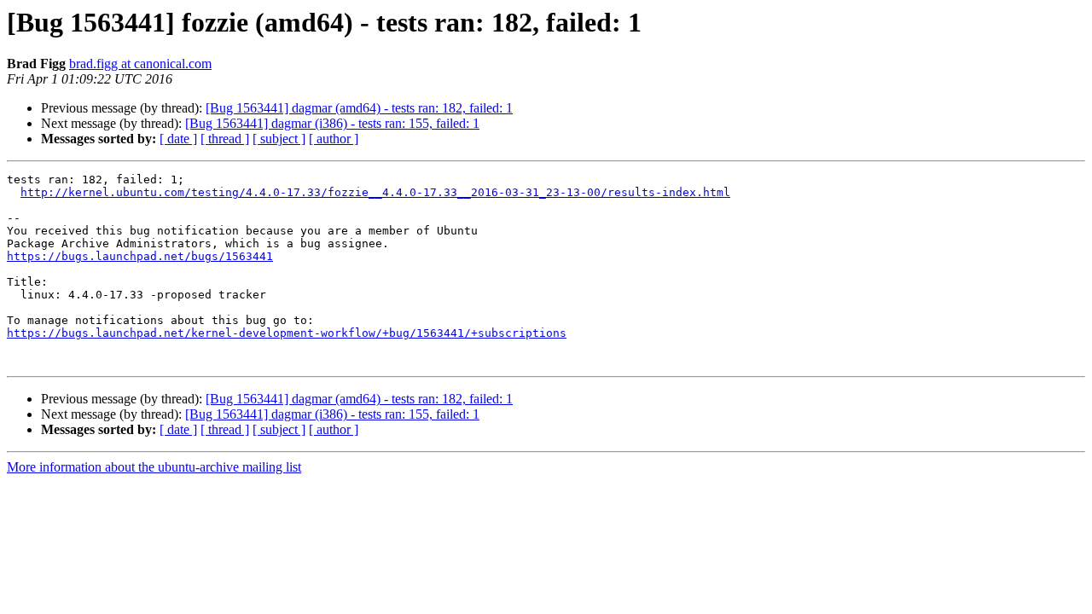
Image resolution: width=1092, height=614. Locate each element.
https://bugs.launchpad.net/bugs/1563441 (140, 256)
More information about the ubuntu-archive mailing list (154, 467)
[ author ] (333, 138)
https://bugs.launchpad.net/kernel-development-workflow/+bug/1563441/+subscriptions (286, 333)
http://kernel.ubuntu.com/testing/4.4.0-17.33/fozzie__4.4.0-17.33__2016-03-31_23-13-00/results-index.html (375, 192)
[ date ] (178, 138)
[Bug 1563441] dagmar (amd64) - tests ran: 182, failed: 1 (359, 108)
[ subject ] (279, 138)
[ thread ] (224, 138)
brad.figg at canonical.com (140, 63)
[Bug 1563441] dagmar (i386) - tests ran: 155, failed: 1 (332, 123)
